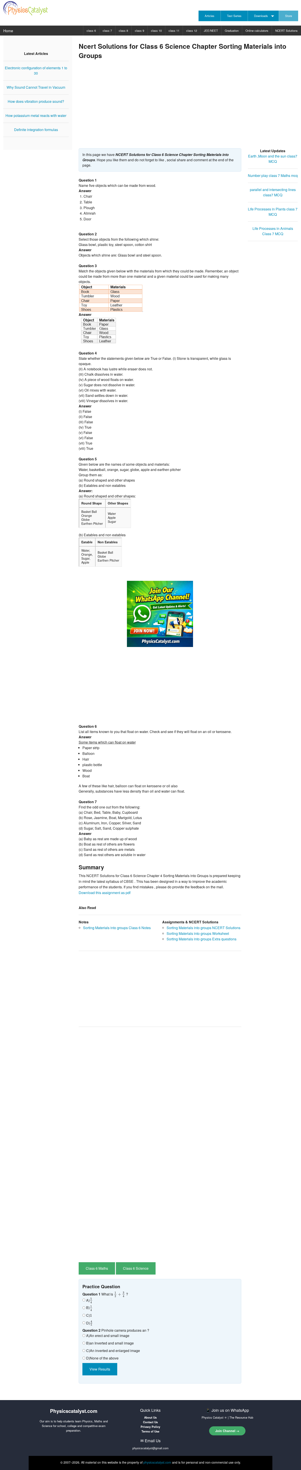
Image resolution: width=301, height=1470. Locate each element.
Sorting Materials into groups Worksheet (198, 933)
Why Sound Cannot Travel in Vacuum (36, 87)
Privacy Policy (150, 1427)
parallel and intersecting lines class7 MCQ (273, 192)
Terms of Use (150, 1431)
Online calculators (256, 30)
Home (8, 30)
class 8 (123, 30)
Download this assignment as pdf (104, 892)
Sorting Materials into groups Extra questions (201, 938)
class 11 (174, 30)
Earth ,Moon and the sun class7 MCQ (272, 159)
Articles (209, 16)
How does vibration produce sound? (36, 101)
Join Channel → (227, 1431)
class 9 (139, 30)
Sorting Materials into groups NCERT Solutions (203, 927)
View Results (99, 1369)
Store (288, 16)
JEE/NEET (211, 30)
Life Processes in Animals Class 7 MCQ (273, 231)
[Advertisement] (188, 108)
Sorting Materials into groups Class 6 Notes (117, 927)
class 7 (107, 30)
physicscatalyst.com (157, 1462)
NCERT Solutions (286, 30)
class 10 (156, 30)
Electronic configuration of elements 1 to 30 (36, 70)
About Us (150, 1417)
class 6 (91, 30)
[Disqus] (160, 1086)
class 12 (191, 30)
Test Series (234, 16)
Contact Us (150, 1422)
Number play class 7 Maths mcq (273, 175)
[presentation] (119, 1294)
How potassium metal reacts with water (36, 115)
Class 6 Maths (97, 1268)
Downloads (261, 16)
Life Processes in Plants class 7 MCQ (272, 211)
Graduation (232, 30)
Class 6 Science (136, 1268)
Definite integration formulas (36, 129)
